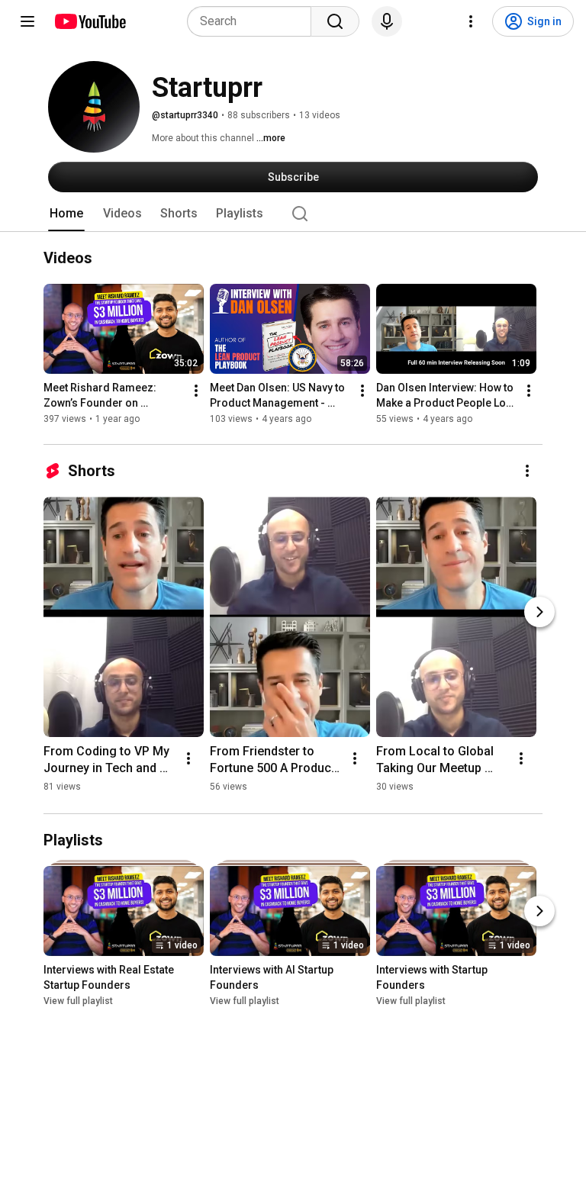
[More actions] (196, 390)
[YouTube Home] (90, 21)
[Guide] (27, 21)
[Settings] (471, 21)
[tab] (66, 213)
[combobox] (253, 21)
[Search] (335, 21)
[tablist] (293, 213)
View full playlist (78, 1001)
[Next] (539, 612)
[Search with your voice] (387, 21)
